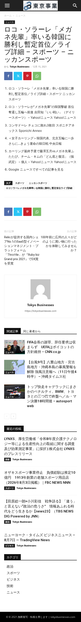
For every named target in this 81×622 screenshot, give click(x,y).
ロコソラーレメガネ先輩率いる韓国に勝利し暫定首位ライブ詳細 (39, 187)
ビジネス (9, 545)
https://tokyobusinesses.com (40, 310)
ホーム (8, 15)
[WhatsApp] (37, 76)
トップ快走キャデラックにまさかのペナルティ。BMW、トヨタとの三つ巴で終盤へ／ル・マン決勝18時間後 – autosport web (51, 396)
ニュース (21, 15)
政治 (7, 521)
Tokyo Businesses (19, 66)
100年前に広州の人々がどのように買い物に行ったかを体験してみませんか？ (59, 243)
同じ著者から (32, 331)
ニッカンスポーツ (38, 182)
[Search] (75, 5)
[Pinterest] (27, 76)
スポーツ (19, 182)
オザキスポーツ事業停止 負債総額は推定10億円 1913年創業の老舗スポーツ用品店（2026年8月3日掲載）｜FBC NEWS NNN (39, 477)
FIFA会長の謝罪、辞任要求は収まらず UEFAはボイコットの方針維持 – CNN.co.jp (51, 347)
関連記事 (12, 331)
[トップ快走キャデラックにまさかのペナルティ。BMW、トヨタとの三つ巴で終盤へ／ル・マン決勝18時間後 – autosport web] (14, 391)
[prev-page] (6, 416)
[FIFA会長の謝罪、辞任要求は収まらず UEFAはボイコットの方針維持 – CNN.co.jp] (14, 347)
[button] (7, 5)
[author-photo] (40, 299)
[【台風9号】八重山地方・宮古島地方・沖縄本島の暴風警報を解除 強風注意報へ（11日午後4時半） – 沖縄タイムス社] (14, 367)
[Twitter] (18, 76)
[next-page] (13, 416)
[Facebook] (8, 76)
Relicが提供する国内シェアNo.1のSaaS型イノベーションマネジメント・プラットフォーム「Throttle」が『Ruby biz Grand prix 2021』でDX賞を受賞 (21, 250)
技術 (7, 459)
